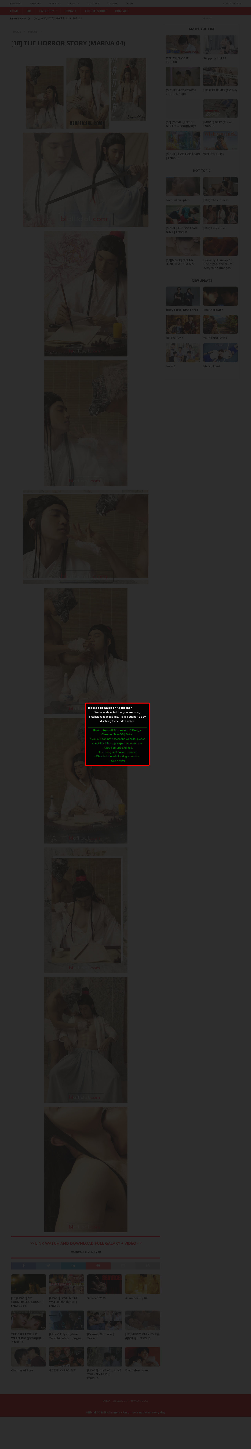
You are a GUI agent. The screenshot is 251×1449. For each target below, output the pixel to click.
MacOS (119, 734)
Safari (130, 734)
